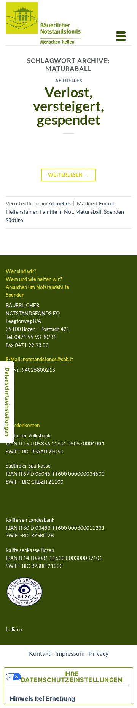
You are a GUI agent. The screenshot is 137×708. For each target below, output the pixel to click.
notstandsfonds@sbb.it (48, 359)
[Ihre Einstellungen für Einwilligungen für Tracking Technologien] (7, 402)
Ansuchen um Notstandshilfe (37, 287)
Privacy (98, 653)
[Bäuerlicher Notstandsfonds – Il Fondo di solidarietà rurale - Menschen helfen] (50, 22)
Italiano (14, 629)
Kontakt (40, 653)
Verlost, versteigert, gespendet (68, 106)
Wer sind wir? (21, 271)
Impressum (69, 653)
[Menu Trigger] (120, 35)
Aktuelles (68, 80)
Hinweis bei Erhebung (42, 698)
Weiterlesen (68, 175)
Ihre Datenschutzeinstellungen (72, 677)
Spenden (15, 295)
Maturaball (88, 211)
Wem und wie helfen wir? (34, 279)
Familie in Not (56, 211)
